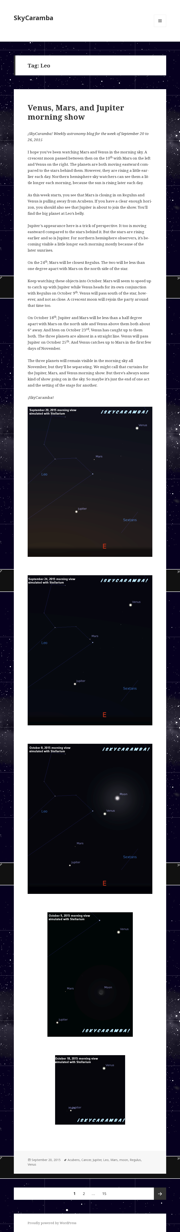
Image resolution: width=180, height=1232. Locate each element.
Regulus (135, 1160)
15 (106, 1193)
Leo (106, 1160)
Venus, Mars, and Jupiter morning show (76, 112)
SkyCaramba (33, 17)
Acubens (74, 1160)
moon (123, 1160)
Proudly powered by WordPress (52, 1223)
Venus (32, 1164)
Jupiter (97, 1160)
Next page (160, 1194)
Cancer (86, 1160)
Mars (114, 1160)
